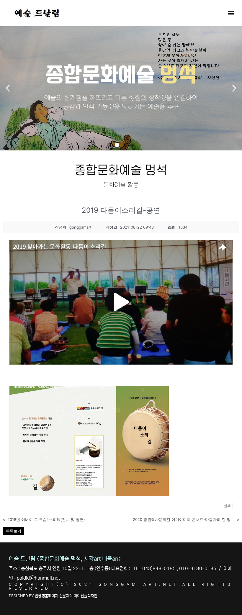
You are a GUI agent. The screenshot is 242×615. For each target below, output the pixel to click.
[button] (231, 13)
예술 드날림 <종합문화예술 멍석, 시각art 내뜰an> (65, 559)
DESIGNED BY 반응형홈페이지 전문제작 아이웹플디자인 (53, 596)
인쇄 (227, 506)
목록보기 (13, 531)
